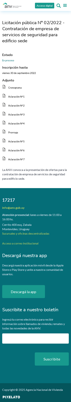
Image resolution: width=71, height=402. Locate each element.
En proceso (8, 60)
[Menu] (65, 6)
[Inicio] (12, 5)
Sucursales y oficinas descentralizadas (25, 233)
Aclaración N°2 (16, 105)
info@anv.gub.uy (13, 207)
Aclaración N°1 (16, 96)
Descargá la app (23, 291)
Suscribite (52, 359)
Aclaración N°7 (16, 159)
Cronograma (15, 87)
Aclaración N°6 (16, 150)
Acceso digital (45, 5)
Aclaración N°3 (16, 114)
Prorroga (13, 132)
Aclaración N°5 (16, 141)
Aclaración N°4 (16, 123)
